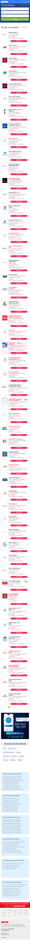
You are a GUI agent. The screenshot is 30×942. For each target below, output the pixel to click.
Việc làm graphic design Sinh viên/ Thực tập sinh (13, 841)
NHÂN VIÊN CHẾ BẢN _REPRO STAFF (14, 261)
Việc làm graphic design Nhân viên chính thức (13, 863)
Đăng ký (21, 5)
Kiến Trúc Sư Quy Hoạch (14, 426)
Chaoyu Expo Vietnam (13, 167)
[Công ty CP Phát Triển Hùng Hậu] (5, 222)
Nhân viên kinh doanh (8, 752)
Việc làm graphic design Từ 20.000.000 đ (12, 828)
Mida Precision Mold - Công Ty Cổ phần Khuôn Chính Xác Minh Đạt (17, 47)
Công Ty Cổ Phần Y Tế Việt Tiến (15, 625)
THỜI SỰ (3, 912)
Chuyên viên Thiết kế (15, 220)
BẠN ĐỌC (26, 912)
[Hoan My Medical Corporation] (5, 153)
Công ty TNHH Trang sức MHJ (15, 518)
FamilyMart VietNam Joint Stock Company (18, 72)
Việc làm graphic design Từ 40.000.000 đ (12, 832)
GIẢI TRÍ (15, 915)
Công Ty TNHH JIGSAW (13, 33)
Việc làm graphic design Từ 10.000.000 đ (12, 825)
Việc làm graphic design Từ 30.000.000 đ (12, 830)
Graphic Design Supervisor (15, 84)
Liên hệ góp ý (3, 937)
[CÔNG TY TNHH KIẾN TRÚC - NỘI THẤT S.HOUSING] (5, 374)
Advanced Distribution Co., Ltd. (15, 304)
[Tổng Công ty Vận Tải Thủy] (5, 428)
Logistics (18, 752)
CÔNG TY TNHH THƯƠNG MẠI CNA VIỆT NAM (17, 668)
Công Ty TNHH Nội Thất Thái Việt (16, 249)
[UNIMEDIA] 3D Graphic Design (14, 651)
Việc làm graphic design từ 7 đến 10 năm (11, 893)
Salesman (5, 760)
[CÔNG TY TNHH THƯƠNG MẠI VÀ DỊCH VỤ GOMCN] (5, 610)
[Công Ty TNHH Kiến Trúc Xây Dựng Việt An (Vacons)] (5, 332)
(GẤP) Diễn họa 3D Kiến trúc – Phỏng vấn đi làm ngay (14, 179)
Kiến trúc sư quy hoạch (14, 413)
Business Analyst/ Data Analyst (14, 206)
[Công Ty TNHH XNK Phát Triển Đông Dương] (5, 493)
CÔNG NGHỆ (9, 912)
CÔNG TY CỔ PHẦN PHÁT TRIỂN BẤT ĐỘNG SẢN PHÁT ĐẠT (18, 402)
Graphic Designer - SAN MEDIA (14, 608)
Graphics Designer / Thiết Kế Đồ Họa (15, 110)
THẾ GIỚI (4, 914)
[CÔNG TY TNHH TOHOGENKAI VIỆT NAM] (5, 531)
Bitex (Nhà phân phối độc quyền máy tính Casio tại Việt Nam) (17, 127)
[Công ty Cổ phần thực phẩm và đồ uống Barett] (5, 276)
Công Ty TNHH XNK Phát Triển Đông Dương (18, 492)
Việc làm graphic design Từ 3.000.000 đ (11, 819)
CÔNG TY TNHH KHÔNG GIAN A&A (16, 234)
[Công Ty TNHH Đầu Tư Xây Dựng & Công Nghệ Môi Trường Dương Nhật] (5, 194)
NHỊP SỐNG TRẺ (15, 911)
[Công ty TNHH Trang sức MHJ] (5, 518)
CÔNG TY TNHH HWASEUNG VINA (16, 290)
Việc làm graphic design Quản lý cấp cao (12, 850)
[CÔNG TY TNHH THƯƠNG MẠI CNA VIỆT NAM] (5, 667)
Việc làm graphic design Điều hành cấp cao (12, 852)
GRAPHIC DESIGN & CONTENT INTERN (13, 594)
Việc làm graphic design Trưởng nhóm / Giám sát (13, 847)
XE (9, 914)
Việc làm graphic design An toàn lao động (12, 778)
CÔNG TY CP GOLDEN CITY (14, 414)
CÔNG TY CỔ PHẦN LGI (13, 569)
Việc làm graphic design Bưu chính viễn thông (13, 789)
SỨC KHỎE (21, 914)
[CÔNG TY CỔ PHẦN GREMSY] (5, 544)
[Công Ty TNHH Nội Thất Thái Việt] (5, 248)
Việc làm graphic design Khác (9, 868)
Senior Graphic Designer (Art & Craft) (15, 637)
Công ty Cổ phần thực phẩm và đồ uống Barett (17, 276)
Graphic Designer (13, 32)
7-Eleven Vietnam (12, 208)
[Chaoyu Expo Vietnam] (5, 166)
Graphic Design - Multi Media (14, 623)
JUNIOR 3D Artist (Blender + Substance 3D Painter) (15, 316)
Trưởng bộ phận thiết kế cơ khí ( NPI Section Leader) (15, 385)
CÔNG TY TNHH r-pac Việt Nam (15, 140)
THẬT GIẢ (26, 914)
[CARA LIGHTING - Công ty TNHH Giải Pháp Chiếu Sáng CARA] (5, 506)
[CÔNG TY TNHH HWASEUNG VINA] (5, 289)
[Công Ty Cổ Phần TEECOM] (5, 639)
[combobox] (15, 8)
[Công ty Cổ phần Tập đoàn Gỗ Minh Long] (5, 696)
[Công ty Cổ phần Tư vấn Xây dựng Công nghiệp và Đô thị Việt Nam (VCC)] (5, 345)
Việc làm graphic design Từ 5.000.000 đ (11, 821)
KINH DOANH (9, 910)
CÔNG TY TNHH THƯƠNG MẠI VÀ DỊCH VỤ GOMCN (17, 611)
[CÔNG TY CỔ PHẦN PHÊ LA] (5, 111)
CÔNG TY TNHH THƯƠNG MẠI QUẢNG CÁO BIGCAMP (17, 98)
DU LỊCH (9, 916)
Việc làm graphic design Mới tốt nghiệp (11, 843)
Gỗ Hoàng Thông (12, 596)
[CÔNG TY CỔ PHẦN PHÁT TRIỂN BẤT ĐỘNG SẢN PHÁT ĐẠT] (5, 401)
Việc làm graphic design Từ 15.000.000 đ (12, 827)
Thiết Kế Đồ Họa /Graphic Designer (15, 694)
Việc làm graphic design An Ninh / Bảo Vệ (12, 776)
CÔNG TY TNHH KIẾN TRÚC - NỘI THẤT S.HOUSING (17, 373)
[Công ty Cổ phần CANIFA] (5, 583)
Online (4, 748)
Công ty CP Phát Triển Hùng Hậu (15, 221)
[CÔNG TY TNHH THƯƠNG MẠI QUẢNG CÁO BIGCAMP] (5, 99)
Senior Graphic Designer (15, 96)
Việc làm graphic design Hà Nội (10, 798)
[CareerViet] (19, 906)
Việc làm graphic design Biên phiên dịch (12, 787)
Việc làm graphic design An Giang (10, 801)
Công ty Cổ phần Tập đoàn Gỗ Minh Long (17, 696)
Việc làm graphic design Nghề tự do (10, 866)
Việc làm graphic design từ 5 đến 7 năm (11, 892)
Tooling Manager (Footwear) (13, 288)
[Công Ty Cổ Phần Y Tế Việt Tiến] (5, 624)
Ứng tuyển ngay (19, 41)
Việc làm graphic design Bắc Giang (10, 809)
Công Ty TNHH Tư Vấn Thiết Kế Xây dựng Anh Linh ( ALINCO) (17, 360)
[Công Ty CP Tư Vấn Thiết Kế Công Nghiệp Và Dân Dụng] (5, 441)
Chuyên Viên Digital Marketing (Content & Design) (14, 302)
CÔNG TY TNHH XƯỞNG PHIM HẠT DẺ (16, 318)
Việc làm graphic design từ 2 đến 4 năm (11, 890)
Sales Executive (12, 748)
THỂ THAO (21, 910)
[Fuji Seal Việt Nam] (5, 262)
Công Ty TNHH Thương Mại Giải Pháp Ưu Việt (17, 557)
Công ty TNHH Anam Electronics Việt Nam (18, 387)
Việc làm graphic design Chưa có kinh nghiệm (13, 886)
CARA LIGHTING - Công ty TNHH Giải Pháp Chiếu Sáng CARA (18, 505)
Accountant (14, 756)
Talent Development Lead (15, 151)
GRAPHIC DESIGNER (13, 452)
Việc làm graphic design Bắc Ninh (10, 811)
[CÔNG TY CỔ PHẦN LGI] (5, 570)
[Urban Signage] (5, 467)
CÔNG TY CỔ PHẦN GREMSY (14, 544)
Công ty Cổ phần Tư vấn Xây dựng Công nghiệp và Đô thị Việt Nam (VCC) (17, 345)
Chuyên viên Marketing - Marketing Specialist (14, 164)
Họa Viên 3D (12, 330)
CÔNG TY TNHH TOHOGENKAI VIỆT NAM (17, 531)
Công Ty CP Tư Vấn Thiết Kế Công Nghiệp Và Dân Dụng (17, 440)
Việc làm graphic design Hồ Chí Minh (11, 800)
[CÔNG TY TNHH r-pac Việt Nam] (5, 140)
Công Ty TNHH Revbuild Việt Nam (16, 181)
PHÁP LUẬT (4, 916)
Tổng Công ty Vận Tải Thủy (14, 427)
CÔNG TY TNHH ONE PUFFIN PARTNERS (17, 453)
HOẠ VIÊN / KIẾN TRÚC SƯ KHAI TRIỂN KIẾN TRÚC (15, 358)
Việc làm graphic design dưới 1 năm (10, 888)
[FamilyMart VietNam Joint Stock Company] (5, 73)
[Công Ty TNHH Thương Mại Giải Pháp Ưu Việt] (5, 557)
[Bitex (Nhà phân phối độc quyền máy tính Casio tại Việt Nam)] (5, 126)
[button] (25, 1)
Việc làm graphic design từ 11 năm (10, 895)
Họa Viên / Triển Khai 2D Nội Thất (15, 246)
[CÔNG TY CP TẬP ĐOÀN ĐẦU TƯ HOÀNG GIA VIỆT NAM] (5, 653)
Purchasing (13, 760)
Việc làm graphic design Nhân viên (10, 845)
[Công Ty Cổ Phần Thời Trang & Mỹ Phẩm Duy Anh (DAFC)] (5, 86)
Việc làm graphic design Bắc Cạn (10, 807)
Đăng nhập (26, 5)
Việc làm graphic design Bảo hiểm (10, 783)
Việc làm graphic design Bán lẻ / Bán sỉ (11, 782)
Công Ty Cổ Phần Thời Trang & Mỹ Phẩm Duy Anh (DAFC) (17, 85)
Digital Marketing (14, 192)
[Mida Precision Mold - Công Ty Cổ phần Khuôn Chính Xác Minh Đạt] (5, 47)
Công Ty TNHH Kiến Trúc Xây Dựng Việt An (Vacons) (18, 331)
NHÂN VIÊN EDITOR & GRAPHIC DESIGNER (14, 666)
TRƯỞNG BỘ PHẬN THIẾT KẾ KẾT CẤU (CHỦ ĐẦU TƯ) (15, 399)
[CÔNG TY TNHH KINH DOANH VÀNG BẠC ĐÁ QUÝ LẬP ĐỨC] (5, 60)
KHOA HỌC (21, 912)
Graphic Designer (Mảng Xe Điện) (15, 680)
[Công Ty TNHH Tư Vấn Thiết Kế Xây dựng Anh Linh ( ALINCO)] (5, 360)
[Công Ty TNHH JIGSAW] (5, 34)
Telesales (20, 760)
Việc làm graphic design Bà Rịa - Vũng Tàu (12, 803)
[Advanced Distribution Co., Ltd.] (5, 303)
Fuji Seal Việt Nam (12, 263)
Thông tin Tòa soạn (4, 933)
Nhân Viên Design (13, 274)
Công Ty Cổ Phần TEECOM (14, 639)
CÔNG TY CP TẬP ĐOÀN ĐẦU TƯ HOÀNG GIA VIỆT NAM (18, 654)
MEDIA (4, 910)
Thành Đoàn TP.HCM (5, 934)
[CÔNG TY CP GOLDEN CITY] (5, 415)
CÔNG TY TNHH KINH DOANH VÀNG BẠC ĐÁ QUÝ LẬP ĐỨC (18, 59)
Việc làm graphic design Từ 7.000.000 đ (11, 823)
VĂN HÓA (15, 913)
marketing (21, 756)
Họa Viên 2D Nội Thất (14, 372)
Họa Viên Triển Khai (13, 233)
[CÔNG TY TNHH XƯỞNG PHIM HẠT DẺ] (5, 318)
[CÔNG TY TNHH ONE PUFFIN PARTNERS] (5, 454)
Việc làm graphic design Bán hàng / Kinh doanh (13, 780)
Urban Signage (12, 466)
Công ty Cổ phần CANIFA (14, 582)
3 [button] (14, 707)
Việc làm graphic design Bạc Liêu (10, 805)
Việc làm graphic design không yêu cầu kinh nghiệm (14, 884)
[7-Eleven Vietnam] (5, 208)
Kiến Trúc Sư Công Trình (12, 343)
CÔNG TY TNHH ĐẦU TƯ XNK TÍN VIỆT (16, 479)
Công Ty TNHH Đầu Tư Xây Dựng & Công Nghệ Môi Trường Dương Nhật (17, 194)
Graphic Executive (13, 138)
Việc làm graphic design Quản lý (10, 848)
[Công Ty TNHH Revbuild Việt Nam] (5, 180)
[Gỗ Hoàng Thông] (5, 596)
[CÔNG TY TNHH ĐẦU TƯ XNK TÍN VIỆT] (5, 480)
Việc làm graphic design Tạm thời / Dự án (12, 865)
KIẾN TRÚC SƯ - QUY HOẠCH (15, 439)
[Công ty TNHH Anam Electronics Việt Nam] (5, 387)
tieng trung (6, 756)
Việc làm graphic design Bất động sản (11, 785)
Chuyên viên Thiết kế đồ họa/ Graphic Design (15, 124)
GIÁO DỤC (26, 910)
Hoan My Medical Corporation (15, 152)
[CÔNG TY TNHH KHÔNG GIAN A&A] (5, 235)
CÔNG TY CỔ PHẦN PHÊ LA (14, 112)
